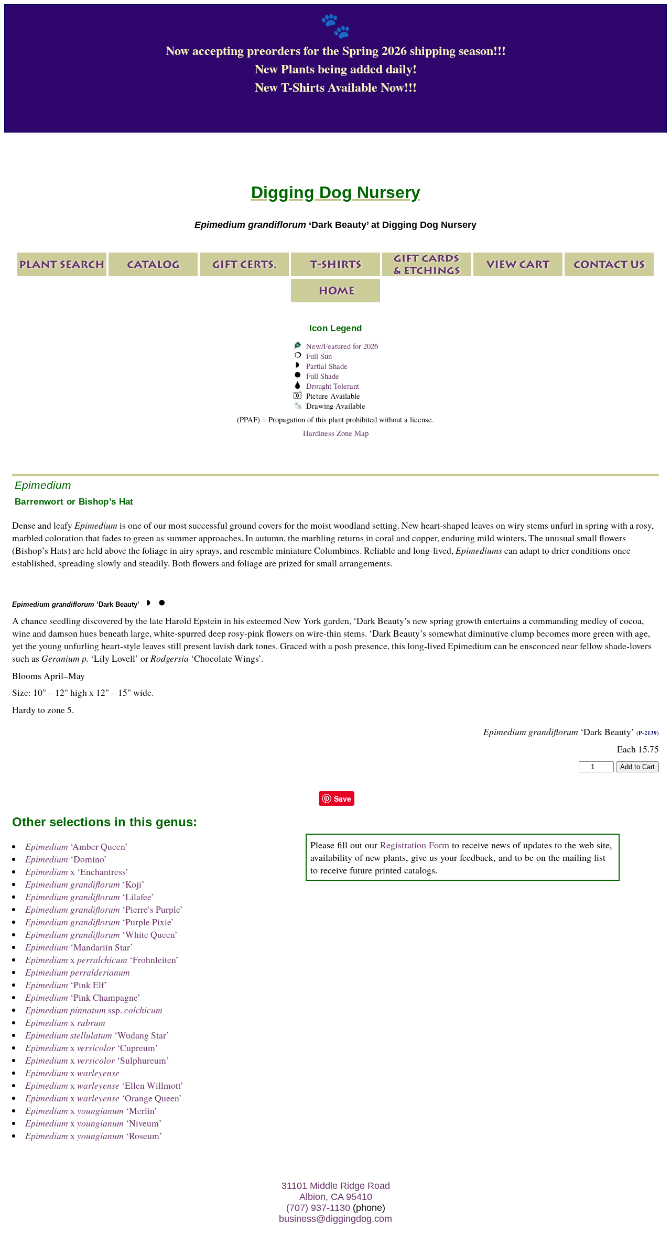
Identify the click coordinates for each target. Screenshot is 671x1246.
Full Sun (319, 356)
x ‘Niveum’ (93, 1123)
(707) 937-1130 (318, 1208)
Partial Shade (327, 366)
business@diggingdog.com (335, 1219)
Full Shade (322, 376)
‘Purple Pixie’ (99, 921)
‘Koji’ (85, 884)
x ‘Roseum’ (94, 1135)
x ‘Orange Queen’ (103, 1097)
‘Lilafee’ (89, 896)
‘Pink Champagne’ (82, 997)
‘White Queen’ (101, 934)
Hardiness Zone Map (336, 433)
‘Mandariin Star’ (79, 947)
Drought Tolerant (332, 386)
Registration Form (414, 844)
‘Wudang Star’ (97, 1035)
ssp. (94, 1009)
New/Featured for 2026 (342, 346)
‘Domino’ (66, 858)
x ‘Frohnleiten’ (102, 959)
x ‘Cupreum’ (91, 1047)
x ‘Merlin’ (91, 1110)
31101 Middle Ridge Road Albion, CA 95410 (336, 1191)
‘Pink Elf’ (66, 984)
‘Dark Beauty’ (75, 604)
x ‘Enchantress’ (76, 871)
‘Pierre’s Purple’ (104, 909)
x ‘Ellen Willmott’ (104, 1085)
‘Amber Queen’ (76, 846)
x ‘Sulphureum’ (97, 1060)
